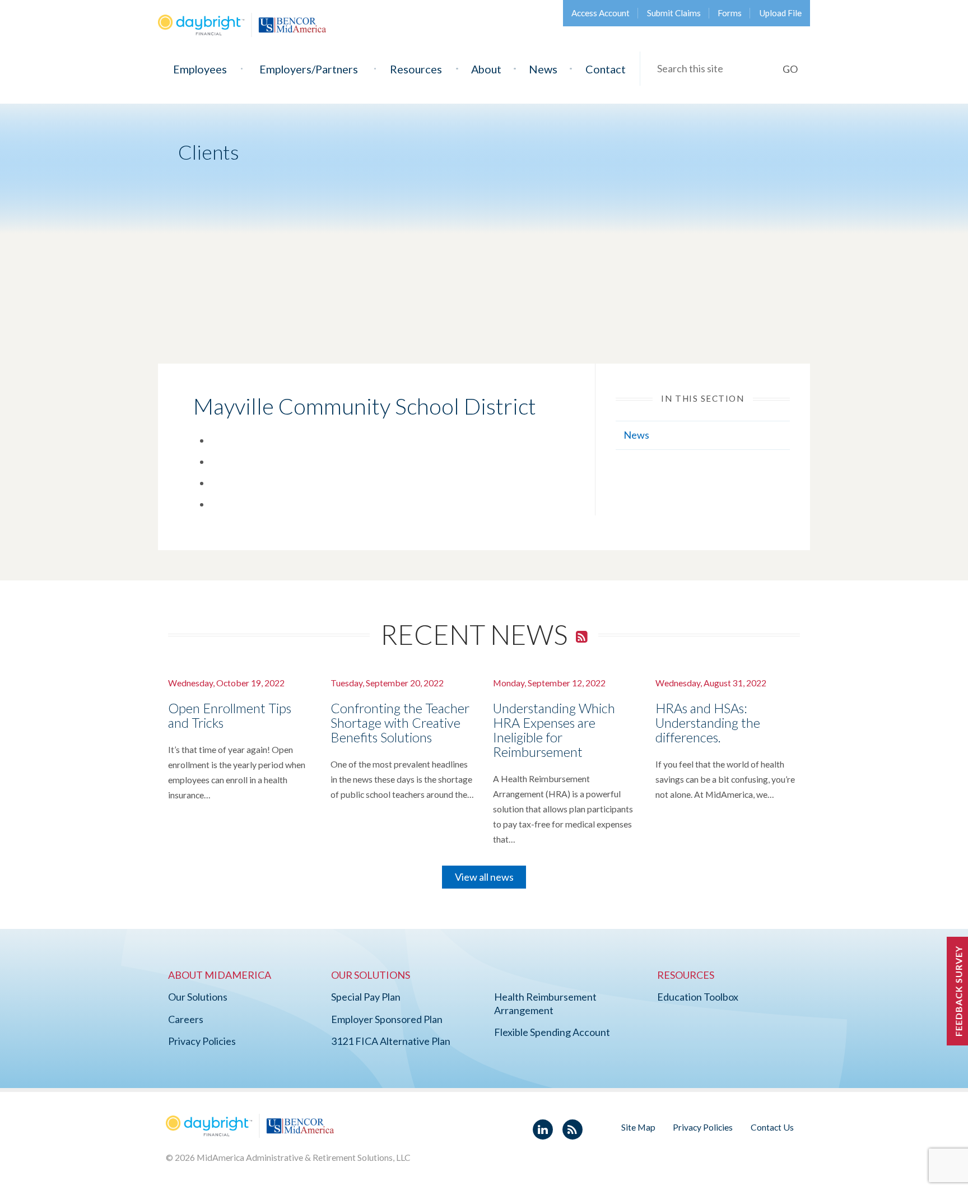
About (486, 69)
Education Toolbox (697, 997)
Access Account (600, 13)
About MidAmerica (219, 975)
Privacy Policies (202, 1041)
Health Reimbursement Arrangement (545, 1003)
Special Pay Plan (366, 997)
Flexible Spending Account (552, 1032)
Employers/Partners (308, 69)
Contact (605, 69)
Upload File (780, 13)
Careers (185, 1019)
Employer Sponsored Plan (387, 1019)
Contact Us (772, 1127)
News (543, 69)
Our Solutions (197, 997)
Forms (730, 13)
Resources (416, 69)
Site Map (638, 1127)
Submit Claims (674, 13)
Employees (200, 69)
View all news (484, 877)
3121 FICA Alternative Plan (390, 1041)
